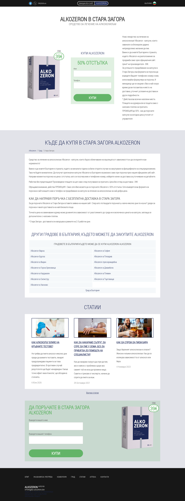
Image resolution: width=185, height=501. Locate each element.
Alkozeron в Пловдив (103, 256)
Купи (92, 98)
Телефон (77, 80)
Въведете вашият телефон (40, 434)
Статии (82, 477)
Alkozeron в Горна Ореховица (43, 267)
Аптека (93, 477)
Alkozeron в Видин (38, 262)
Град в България (92, 290)
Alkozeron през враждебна (105, 262)
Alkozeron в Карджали (40, 273)
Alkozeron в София (102, 250)
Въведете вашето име (38, 420)
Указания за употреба (43, 477)
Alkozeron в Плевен (102, 273)
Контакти (104, 477)
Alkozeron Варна (37, 250)
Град (73, 477)
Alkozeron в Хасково (39, 284)
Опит (27, 477)
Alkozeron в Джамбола (103, 267)
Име (75, 69)
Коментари (61, 477)
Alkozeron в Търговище (104, 279)
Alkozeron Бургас (38, 256)
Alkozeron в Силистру (40, 279)
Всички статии (92, 392)
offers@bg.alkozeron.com (34, 490)
